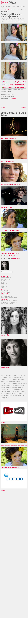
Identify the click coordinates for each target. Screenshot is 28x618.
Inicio (2, 6)
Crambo (3, 490)
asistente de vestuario (17, 377)
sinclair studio (9, 395)
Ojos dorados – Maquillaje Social (10, 184)
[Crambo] (14, 470)
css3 (19, 381)
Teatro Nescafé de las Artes (8, 138)
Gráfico (4, 286)
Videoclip (4, 283)
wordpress (4, 397)
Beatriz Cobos (10, 6)
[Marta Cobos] (14, 333)
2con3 (2, 375)
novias (14, 21)
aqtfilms (12, 375)
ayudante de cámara (8, 379)
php (17, 393)
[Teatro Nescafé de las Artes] (14, 136)
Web (2, 287)
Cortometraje (6, 277)
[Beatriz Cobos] (14, 365)
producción (23, 393)
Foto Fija (4, 295)
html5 (22, 387)
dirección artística (14, 383)
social (23, 21)
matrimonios (10, 21)
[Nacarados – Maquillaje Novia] (14, 250)
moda (11, 391)
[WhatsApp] (4, 102)
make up (22, 19)
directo (22, 385)
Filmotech (3, 422)
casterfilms (11, 381)
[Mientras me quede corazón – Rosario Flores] (14, 424)
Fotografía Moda (6, 296)
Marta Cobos (21, 6)
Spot (2, 282)
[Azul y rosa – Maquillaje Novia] (14, 227)
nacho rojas (17, 391)
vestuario (22, 395)
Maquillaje (3, 19)
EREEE (3, 289)
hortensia (17, 19)
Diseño (3, 285)
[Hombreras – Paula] (14, 205)
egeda (15, 387)
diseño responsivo (7, 387)
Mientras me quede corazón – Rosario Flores (14, 445)
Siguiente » (24, 107)
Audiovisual (4, 276)
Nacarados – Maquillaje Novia (10, 253)
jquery (3, 389)
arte (17, 375)
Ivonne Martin (12, 98)
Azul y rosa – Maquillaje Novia (10, 230)
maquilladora (3, 21)
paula (13, 393)
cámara (4, 383)
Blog (2, 8)
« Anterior (3, 107)
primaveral (19, 21)
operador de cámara (6, 393)
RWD (2, 395)
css (15, 381)
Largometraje (6, 279)
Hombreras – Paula (6, 207)
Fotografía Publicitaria (9, 297)
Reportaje (4, 280)
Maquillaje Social (9, 19)
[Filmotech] (14, 402)
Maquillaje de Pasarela (9, 300)
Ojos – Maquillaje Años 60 (8, 161)
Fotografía (4, 293)
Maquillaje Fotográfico (9, 302)
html (18, 387)
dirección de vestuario (13, 385)
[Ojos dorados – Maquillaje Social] (14, 181)
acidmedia (6, 375)
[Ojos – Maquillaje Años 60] (14, 159)
